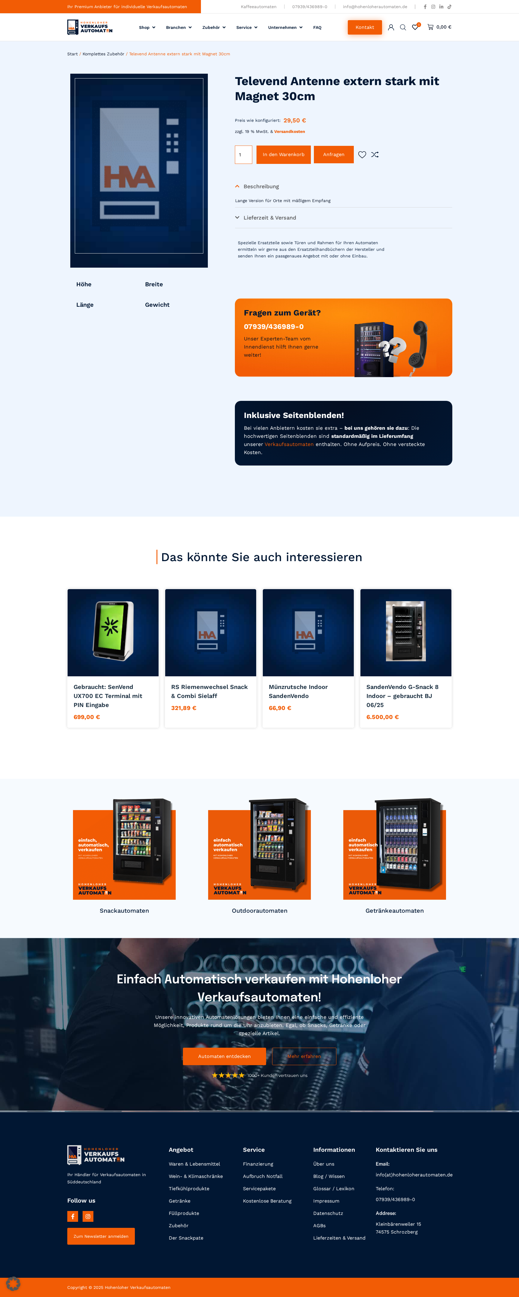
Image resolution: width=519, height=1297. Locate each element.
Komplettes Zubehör (103, 53)
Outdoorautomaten (259, 910)
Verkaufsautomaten (289, 444)
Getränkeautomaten (395, 910)
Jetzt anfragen (113, 669)
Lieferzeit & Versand (270, 217)
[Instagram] (88, 1216)
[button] (147, 27)
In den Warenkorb (284, 154)
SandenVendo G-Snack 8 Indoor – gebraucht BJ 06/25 (402, 695)
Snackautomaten (124, 910)
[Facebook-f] (72, 1216)
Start (72, 53)
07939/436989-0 (274, 326)
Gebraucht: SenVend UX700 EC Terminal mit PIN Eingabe (108, 695)
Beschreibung (261, 186)
